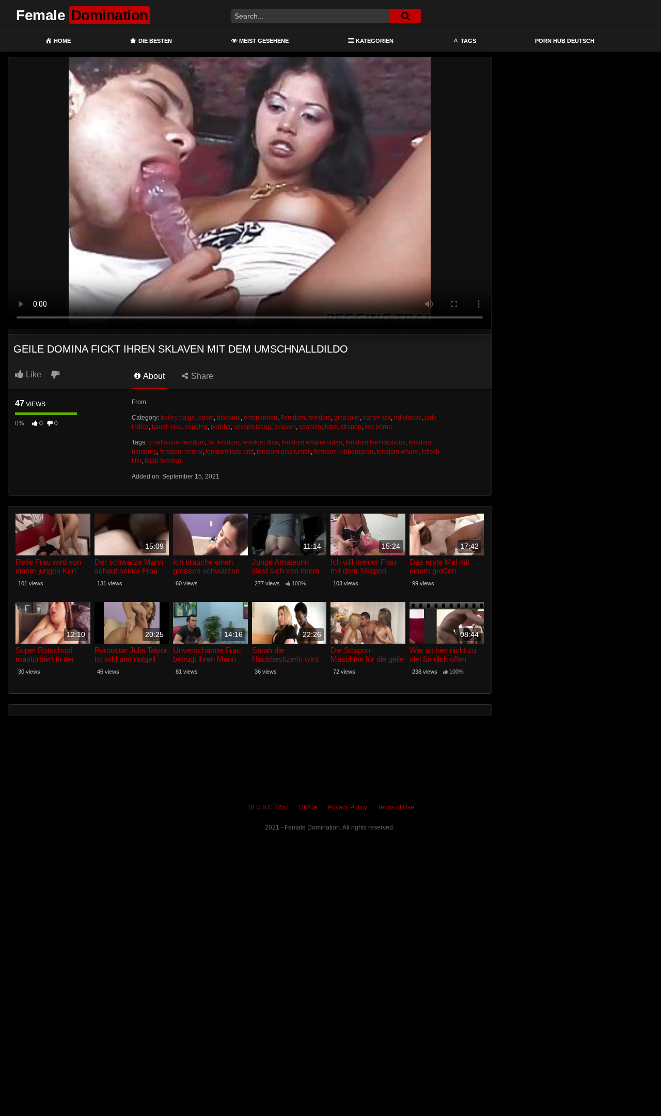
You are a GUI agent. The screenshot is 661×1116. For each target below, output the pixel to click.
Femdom (292, 417)
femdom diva (260, 442)
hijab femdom (164, 461)
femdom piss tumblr (284, 451)
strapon (350, 427)
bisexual (229, 417)
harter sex (377, 417)
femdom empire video (311, 442)
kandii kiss (166, 427)
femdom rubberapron (343, 451)
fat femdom (223, 442)
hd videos (407, 417)
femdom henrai (181, 451)
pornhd (221, 427)
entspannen (260, 417)
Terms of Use (395, 807)
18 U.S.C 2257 (268, 807)
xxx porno (378, 427)
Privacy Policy (347, 807)
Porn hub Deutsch (564, 41)
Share (201, 376)
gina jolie (347, 417)
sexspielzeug (252, 427)
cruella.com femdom (176, 442)
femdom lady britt (230, 451)
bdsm (206, 417)
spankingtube (318, 427)
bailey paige (178, 417)
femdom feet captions (375, 442)
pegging (196, 427)
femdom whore (397, 451)
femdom (319, 417)
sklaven (285, 427)
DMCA (308, 807)
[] (405, 16)
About (153, 376)
